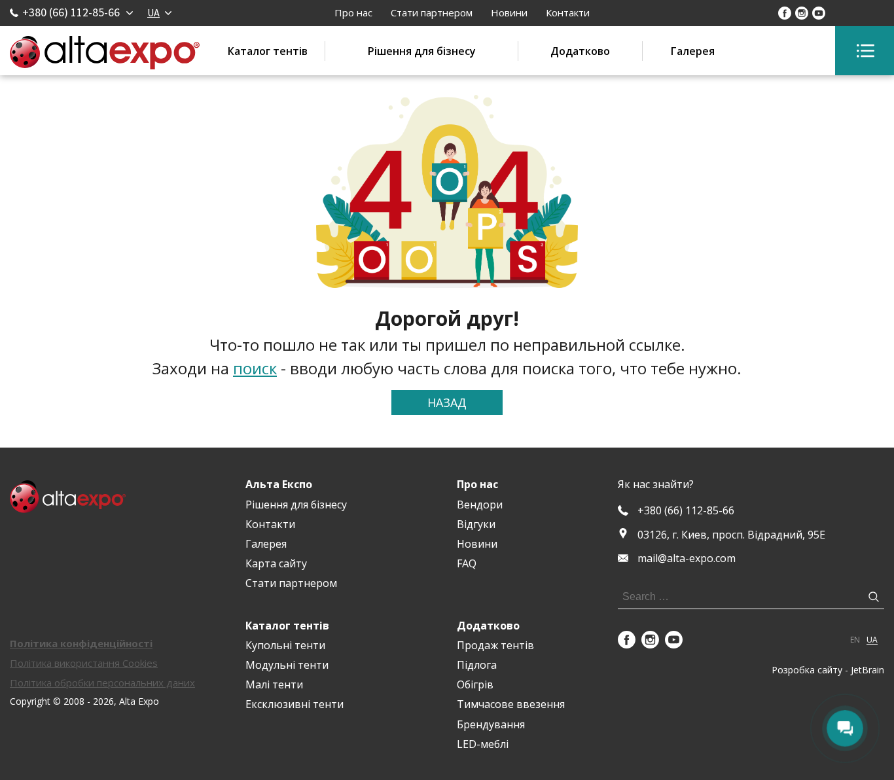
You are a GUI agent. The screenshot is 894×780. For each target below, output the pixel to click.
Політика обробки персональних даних (102, 682)
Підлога (477, 665)
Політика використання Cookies (84, 662)
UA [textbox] (153, 12)
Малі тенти (274, 684)
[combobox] (159, 12)
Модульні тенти (287, 665)
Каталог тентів (268, 51)
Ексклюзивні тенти (294, 704)
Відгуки (476, 524)
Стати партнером (432, 12)
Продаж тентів (495, 645)
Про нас (353, 12)
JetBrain (867, 670)
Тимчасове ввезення (511, 704)
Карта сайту (276, 563)
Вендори (480, 504)
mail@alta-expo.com (686, 558)
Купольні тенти (285, 645)
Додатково (580, 51)
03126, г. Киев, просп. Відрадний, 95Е (731, 534)
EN (855, 640)
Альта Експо (278, 484)
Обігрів (475, 684)
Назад (447, 402)
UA (872, 640)
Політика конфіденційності (81, 643)
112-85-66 (685, 511)
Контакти (568, 12)
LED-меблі (483, 744)
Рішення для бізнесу (422, 51)
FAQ (466, 563)
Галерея (693, 51)
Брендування (491, 724)
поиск (255, 368)
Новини (509, 12)
